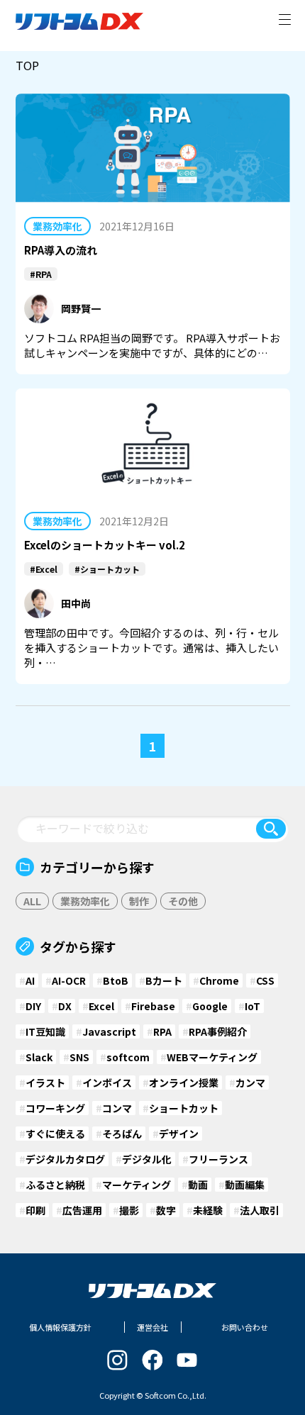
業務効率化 (57, 226)
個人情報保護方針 (60, 1327)
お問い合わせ (244, 1327)
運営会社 (152, 1327)
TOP (27, 65)
